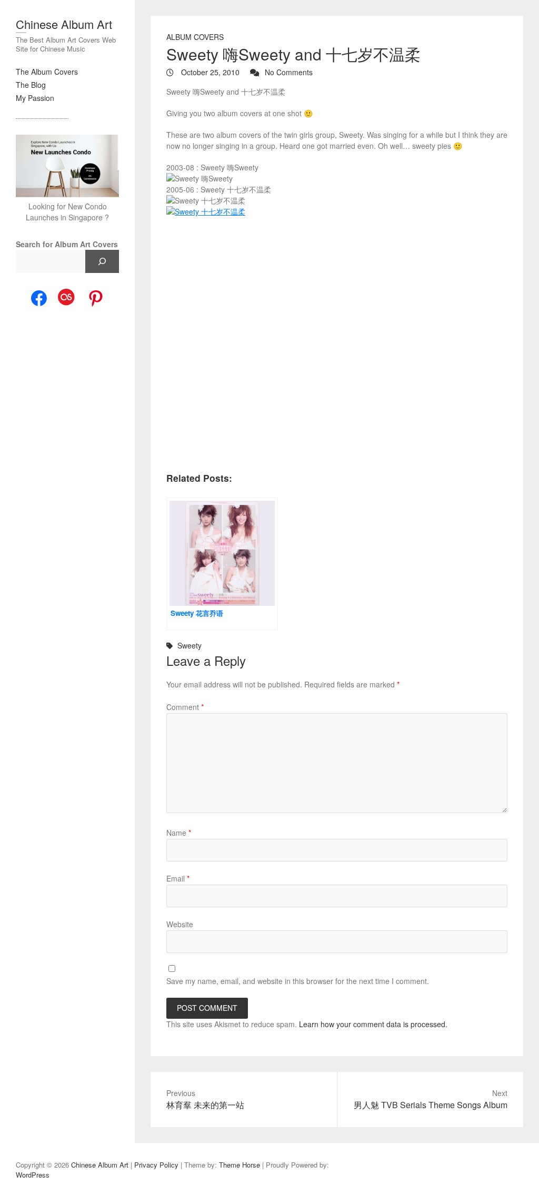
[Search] (102, 261)
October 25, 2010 (209, 72)
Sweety (189, 645)
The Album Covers (47, 71)
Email (177, 878)
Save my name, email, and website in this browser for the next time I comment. (297, 981)
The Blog (31, 84)
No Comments (289, 72)
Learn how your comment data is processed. (373, 1024)
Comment (185, 707)
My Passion (35, 98)
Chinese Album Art (64, 24)
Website (179, 924)
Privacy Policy (156, 1165)
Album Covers (195, 37)
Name (178, 832)
